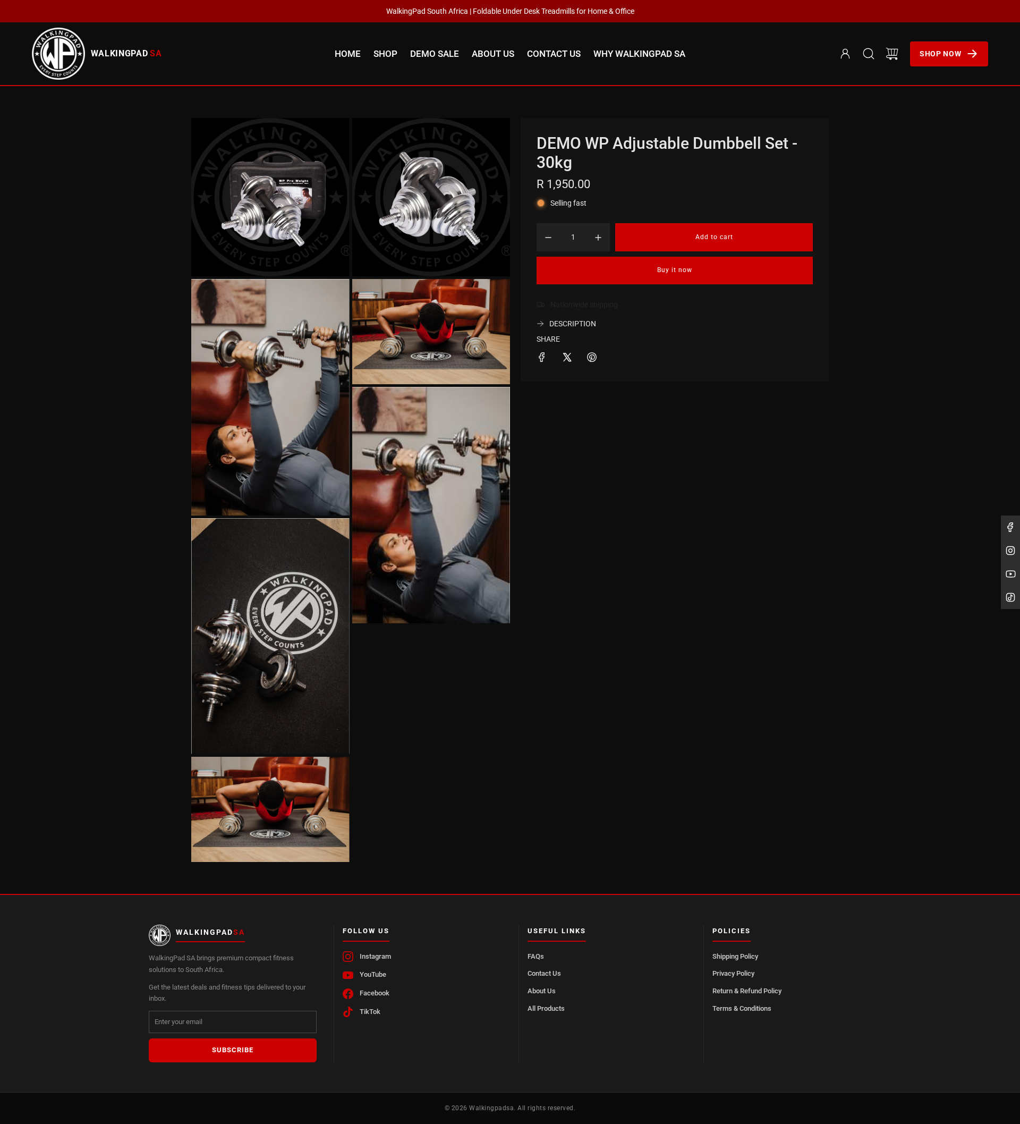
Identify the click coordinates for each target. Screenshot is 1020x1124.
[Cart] (892, 53)
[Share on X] (567, 358)
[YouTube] (1010, 574)
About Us (542, 991)
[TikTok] (1010, 597)
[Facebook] (1010, 527)
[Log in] (845, 53)
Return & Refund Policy (746, 991)
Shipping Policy (735, 956)
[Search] (868, 53)
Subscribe (232, 1050)
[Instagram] (1010, 550)
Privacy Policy (733, 973)
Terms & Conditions (741, 1008)
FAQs (536, 956)
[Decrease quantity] (548, 237)
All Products (546, 1008)
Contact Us (544, 973)
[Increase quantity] (598, 237)
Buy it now (674, 270)
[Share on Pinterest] (592, 358)
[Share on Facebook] (542, 358)
